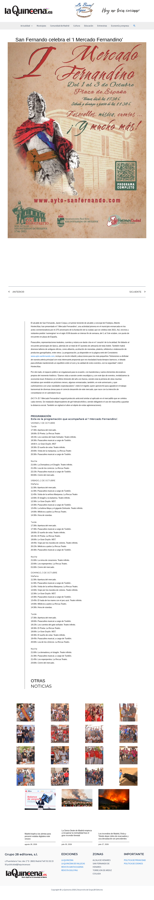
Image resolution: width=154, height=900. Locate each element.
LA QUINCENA (67, 860)
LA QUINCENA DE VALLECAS (73, 863)
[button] (31, 25)
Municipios (41, 25)
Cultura (76, 25)
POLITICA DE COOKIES (133, 863)
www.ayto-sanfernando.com (43, 356)
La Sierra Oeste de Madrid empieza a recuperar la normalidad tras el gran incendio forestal (77, 833)
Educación (88, 25)
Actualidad (25, 25)
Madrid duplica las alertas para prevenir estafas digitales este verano (38, 836)
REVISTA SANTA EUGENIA (72, 867)
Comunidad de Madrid (59, 25)
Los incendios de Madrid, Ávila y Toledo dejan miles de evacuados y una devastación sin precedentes (113, 836)
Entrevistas (102, 25)
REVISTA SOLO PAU (69, 870)
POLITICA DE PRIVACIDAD (135, 860)
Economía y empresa (120, 25)
